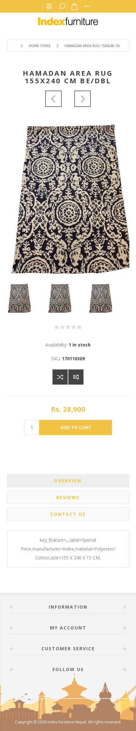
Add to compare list (60, 377)
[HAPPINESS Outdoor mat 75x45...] (82, 99)
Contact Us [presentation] (68, 514)
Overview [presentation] (68, 481)
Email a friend (75, 377)
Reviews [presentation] (68, 497)
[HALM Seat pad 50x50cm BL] (53, 99)
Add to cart (75, 427)
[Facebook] (60, 687)
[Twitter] (75, 687)
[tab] (68, 480)
